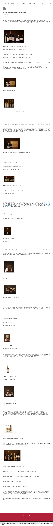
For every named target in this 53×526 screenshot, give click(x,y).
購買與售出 (13, 3)
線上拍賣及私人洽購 (31, 3)
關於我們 (18, 3)
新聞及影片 (24, 3)
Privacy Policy (8, 524)
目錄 (9, 3)
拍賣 (5, 3)
